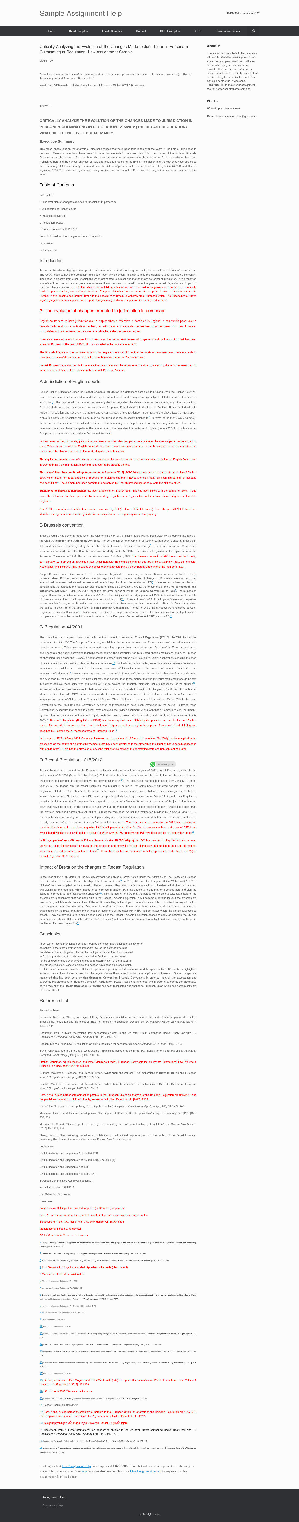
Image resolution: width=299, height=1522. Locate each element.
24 (41, 1430)
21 (41, 1405)
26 (41, 1447)
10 (41, 1312)
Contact (141, 31)
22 (41, 1412)
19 (41, 1391)
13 (41, 1333)
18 (41, 1380)
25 (41, 1441)
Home (50, 31)
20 (41, 1398)
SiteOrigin (147, 1514)
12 (41, 1326)
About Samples (78, 31)
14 (41, 1344)
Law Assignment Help (76, 1466)
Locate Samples (112, 31)
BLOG (197, 31)
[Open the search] (253, 31)
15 (41, 1351)
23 (41, 1423)
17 (41, 1373)
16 (41, 1362)
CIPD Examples (170, 31)
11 (41, 1319)
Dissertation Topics (228, 31)
